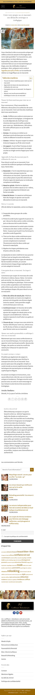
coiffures (11, 555)
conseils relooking (9, 560)
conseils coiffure (13, 557)
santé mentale (8, 574)
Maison (24, 12)
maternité (14, 565)
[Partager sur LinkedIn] (25, 399)
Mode (28, 12)
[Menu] (3, 6)
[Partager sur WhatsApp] (9, 399)
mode (20, 565)
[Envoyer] (32, 469)
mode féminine (8, 568)
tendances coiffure (23, 579)
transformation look (13, 582)
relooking (13, 571)
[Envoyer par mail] (19, 399)
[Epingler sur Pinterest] (22, 399)
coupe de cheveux (17, 560)
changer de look (4, 555)
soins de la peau (15, 574)
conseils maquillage (22, 557)
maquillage (9, 565)
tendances (4, 579)
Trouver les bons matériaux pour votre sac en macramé (18, 82)
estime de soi (17, 562)
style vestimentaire (14, 577)
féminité (24, 562)
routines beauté (23, 571)
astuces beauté (12, 552)
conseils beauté (5, 558)
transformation (4, 582)
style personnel (29, 574)
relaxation (4, 571)
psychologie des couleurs (25, 568)
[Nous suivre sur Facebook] (14, 612)
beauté (20, 551)
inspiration (3, 565)
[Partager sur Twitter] (15, 399)
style (23, 574)
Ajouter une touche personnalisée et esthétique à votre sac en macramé (15, 94)
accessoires (3, 552)
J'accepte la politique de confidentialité (16, 536)
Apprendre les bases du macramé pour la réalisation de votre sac (16, 86)
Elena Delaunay (25, 25)
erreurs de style (10, 562)
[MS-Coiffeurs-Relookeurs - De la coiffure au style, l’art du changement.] (19, 6)
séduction (24, 577)
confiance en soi (22, 555)
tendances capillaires (12, 579)
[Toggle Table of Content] (30, 78)
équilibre (20, 582)
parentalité (16, 568)
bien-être (29, 551)
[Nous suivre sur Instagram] (17, 612)
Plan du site (23, 692)
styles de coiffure (5, 577)
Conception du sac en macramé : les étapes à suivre (17, 90)
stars (20, 574)
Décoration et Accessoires (13, 12)
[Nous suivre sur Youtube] (20, 612)
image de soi (29, 562)
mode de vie (25, 565)
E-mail (3, 530)
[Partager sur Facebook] (12, 399)
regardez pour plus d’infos (10, 70)
